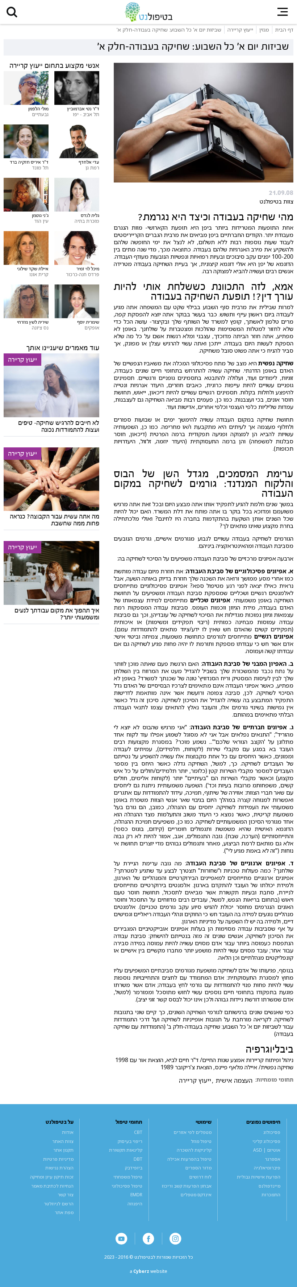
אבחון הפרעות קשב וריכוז (187, 1186)
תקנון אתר (63, 1150)
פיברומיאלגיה (267, 1168)
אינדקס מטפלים (196, 1195)
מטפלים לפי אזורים (192, 1132)
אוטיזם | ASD (266, 1150)
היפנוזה (134, 1204)
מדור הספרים (198, 1168)
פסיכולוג (271, 1132)
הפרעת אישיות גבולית (258, 1177)
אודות (68, 1132)
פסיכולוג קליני (266, 1141)
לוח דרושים (200, 1177)
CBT (138, 1132)
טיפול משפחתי (127, 1177)
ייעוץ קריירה (195, 1080)
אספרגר (272, 1159)
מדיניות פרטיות (58, 1159)
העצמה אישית (234, 1080)
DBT (138, 1159)
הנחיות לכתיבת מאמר (52, 1186)
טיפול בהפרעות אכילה (189, 1159)
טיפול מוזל (201, 1141)
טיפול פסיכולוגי (127, 1186)
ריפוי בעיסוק (130, 1141)
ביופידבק (133, 1168)
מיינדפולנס (269, 1186)
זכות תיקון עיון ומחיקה (52, 1177)
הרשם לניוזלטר (59, 1204)
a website (148, 1271)
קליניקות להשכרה (194, 1150)
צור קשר (66, 1195)
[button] (12, 12)
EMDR (136, 1195)
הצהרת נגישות (59, 1168)
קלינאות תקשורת (125, 1150)
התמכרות (271, 1195)
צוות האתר (63, 1141)
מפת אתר (64, 1212)
